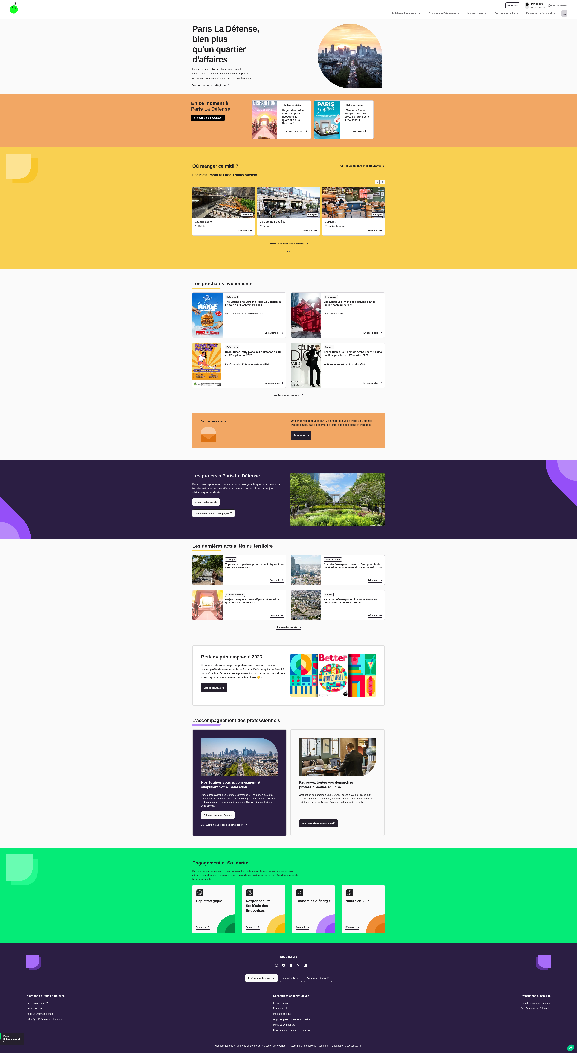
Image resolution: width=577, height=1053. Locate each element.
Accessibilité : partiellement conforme (308, 1045)
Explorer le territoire (505, 13)
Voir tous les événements (286, 395)
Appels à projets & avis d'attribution (292, 1019)
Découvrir (243, 230)
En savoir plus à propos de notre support (222, 825)
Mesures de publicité (284, 1024)
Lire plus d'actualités (286, 627)
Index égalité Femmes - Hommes (44, 1019)
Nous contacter (34, 1008)
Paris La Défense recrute (39, 1014)
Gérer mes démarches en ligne (317, 823)
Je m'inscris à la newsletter (261, 978)
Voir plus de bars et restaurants (360, 165)
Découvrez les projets (206, 502)
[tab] (287, 251)
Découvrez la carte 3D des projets (212, 513)
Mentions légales (224, 1045)
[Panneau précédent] (377, 182)
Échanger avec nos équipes (218, 815)
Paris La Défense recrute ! (12, 1039)
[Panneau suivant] (382, 182)
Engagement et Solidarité (539, 13)
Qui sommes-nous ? (37, 1003)
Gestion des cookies (274, 1045)
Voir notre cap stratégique (209, 85)
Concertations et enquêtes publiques (292, 1030)
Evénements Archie (317, 978)
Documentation (281, 1008)
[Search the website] (564, 13)
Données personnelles (248, 1045)
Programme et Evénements (442, 13)
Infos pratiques (475, 13)
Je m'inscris (301, 435)
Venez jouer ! (359, 131)
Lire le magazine (214, 687)
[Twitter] (276, 965)
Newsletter (512, 6)
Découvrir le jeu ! (294, 131)
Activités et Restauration (404, 13)
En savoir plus (272, 333)
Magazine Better (291, 978)
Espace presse (281, 1003)
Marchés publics (282, 1014)
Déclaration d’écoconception (347, 1045)
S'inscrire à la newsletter (208, 117)
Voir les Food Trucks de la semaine (286, 243)
